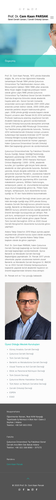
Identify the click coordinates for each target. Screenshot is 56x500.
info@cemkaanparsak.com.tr (29, 5)
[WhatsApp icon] (20, 9)
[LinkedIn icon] (28, 9)
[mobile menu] (52, 17)
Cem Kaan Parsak (15, 464)
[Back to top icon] (28, 479)
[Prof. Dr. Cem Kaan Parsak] (28, 17)
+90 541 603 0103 (28, 2)
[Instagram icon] (32, 9)
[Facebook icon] (23, 9)
